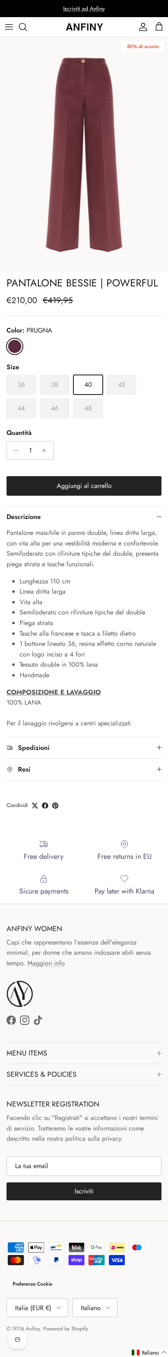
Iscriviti (84, 1191)
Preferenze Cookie (32, 1284)
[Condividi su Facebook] (45, 806)
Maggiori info (46, 963)
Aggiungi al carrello (84, 485)
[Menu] (9, 27)
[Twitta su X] (35, 806)
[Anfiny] (84, 27)
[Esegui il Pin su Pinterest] (55, 806)
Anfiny (33, 1329)
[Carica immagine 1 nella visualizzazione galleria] (84, 155)
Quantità (19, 432)
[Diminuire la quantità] (14, 450)
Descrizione (24, 516)
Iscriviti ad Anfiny (84, 8)
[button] (149, 1352)
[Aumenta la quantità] (46, 450)
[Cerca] (27, 27)
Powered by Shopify (65, 1329)
